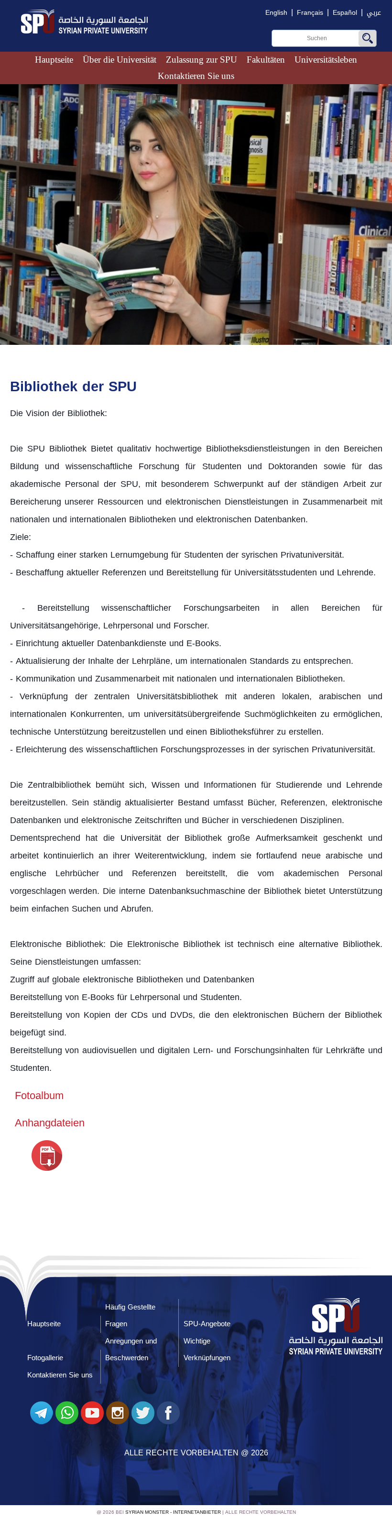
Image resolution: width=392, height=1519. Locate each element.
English (276, 12)
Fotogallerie (45, 1358)
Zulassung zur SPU (201, 60)
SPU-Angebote (207, 1324)
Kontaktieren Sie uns (196, 76)
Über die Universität (119, 60)
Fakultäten (266, 60)
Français (310, 12)
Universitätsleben (325, 60)
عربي (374, 12)
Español (345, 12)
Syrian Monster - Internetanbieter (173, 1512)
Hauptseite (54, 60)
